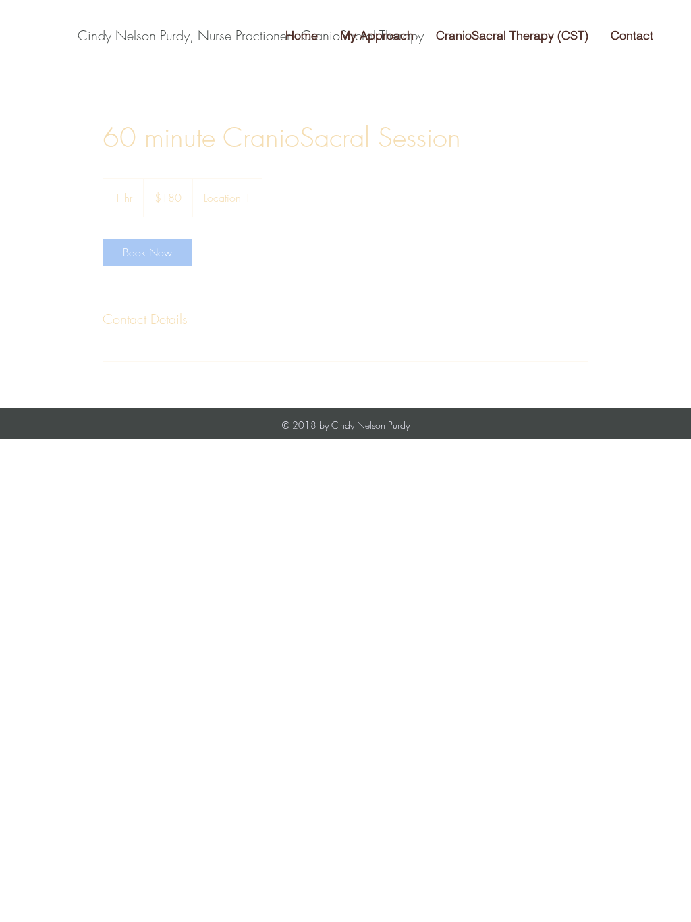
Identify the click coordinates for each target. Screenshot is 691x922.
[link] (147, 252)
